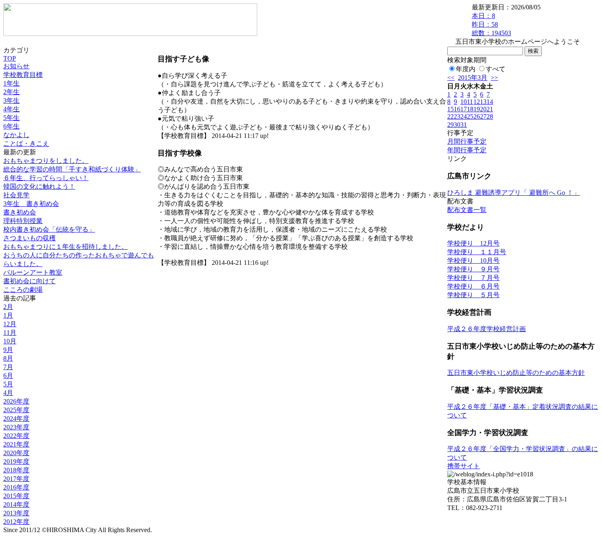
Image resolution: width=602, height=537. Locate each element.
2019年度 (16, 461)
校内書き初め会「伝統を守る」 (49, 229)
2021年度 (16, 444)
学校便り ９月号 (473, 269)
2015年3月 (472, 77)
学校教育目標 (23, 74)
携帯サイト (463, 466)
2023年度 (16, 427)
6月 (8, 375)
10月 (9, 341)
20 (483, 109)
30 (457, 124)
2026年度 (16, 401)
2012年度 (16, 521)
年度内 (465, 68)
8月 (8, 358)
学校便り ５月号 (473, 294)
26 (476, 116)
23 (457, 116)
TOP (9, 58)
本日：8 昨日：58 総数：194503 (491, 24)
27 (483, 116)
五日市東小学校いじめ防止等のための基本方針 (516, 372)
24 (463, 116)
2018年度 (16, 470)
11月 (9, 332)
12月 (9, 323)
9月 (8, 349)
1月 (8, 315)
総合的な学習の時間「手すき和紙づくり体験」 (72, 169)
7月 (8, 366)
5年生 (11, 117)
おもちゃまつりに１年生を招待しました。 (65, 246)
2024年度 (16, 418)
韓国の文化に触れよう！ (39, 186)
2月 (8, 306)
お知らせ (16, 66)
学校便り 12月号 (473, 243)
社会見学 (16, 195)
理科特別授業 (23, 220)
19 (476, 109)
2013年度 (16, 513)
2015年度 (16, 495)
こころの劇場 (23, 289)
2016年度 (16, 487)
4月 (8, 392)
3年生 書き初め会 (31, 203)
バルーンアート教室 (32, 272)
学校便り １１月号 (476, 251)
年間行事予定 (467, 150)
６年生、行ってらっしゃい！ (45, 177)
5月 (8, 384)
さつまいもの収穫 (29, 238)
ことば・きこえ (26, 143)
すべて (495, 68)
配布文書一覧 (467, 209)
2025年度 (16, 409)
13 (483, 101)
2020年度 (16, 452)
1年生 (11, 83)
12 (476, 101)
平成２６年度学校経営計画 (486, 328)
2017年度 (16, 478)
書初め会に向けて (29, 281)
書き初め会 (19, 212)
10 (463, 101)
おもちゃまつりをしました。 (45, 160)
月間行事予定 (467, 141)
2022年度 (16, 435)
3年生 (11, 100)
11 (470, 101)
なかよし (16, 134)
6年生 (11, 126)
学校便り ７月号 (473, 277)
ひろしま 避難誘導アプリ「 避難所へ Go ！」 (513, 192)
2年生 (11, 91)
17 (463, 109)
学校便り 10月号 (473, 260)
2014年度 (16, 504)
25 (470, 116)
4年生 (11, 109)
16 (457, 109)
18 (470, 109)
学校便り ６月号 (473, 286)
